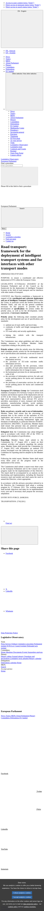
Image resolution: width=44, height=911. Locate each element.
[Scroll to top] (19, 535)
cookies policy (13, 907)
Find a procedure (7, 163)
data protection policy (30, 904)
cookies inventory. (30, 907)
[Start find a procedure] (19, 176)
